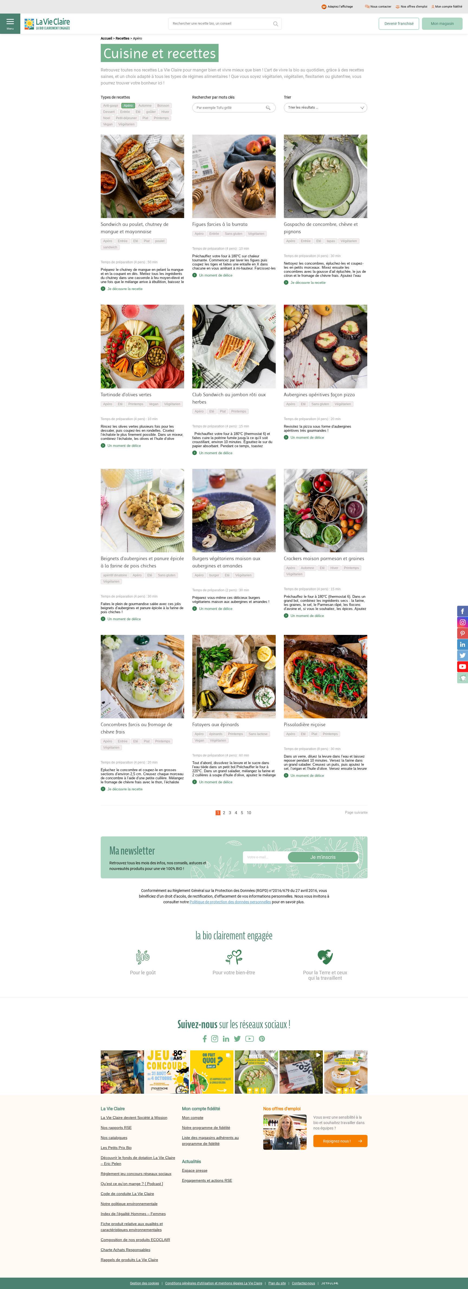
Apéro (128, 106)
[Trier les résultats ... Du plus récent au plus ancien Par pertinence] (325, 107)
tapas (331, 241)
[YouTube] (462, 666)
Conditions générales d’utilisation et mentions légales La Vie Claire (213, 1283)
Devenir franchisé (399, 23)
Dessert (109, 112)
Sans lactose (258, 734)
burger (214, 575)
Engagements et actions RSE (207, 1180)
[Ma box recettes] (462, 677)
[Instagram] (462, 622)
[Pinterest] (462, 633)
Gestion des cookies (144, 1283)
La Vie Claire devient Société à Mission (134, 1117)
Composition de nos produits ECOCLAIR (135, 1240)
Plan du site (277, 1283)
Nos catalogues (114, 1137)
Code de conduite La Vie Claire (127, 1193)
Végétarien (126, 124)
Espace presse (194, 1170)
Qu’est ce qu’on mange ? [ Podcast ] (132, 1183)
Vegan (108, 124)
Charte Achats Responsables (125, 1250)
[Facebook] (462, 611)
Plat (145, 118)
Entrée (125, 112)
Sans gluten (233, 234)
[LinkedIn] (462, 644)
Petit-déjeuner (126, 118)
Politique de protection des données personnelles (230, 902)
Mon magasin (442, 23)
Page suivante (356, 812)
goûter (151, 112)
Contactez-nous (303, 1283)
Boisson (163, 106)
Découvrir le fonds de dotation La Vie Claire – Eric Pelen (138, 1160)
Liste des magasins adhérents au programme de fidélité (210, 1140)
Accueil (106, 38)
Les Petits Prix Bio (116, 1147)
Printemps (161, 118)
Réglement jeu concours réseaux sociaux (136, 1173)
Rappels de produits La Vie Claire (129, 1260)
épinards (215, 734)
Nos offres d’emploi (414, 6)
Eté (138, 112)
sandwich (110, 247)
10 (249, 812)
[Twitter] (462, 655)
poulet (159, 241)
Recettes (122, 38)
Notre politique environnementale (129, 1204)
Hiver (165, 112)
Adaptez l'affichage (340, 6)
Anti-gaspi (110, 106)
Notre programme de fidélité (206, 1127)
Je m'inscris (323, 857)
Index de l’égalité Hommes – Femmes (133, 1214)
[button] (122, 1072)
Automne (145, 106)
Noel (106, 118)
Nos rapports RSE (116, 1127)
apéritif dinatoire (115, 575)
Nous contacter (380, 6)
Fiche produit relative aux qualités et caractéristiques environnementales (132, 1227)
